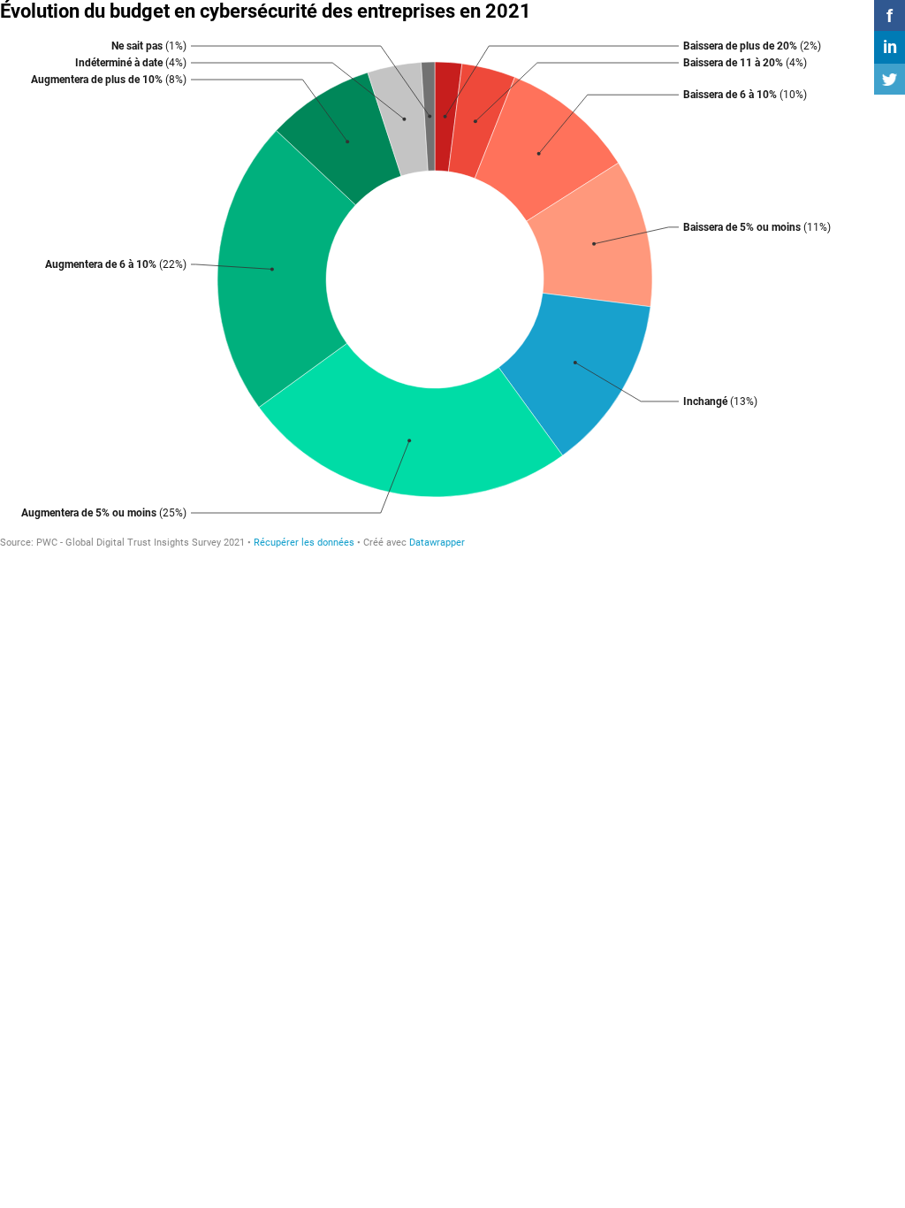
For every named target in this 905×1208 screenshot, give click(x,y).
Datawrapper (437, 542)
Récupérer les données (304, 542)
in (890, 46)
